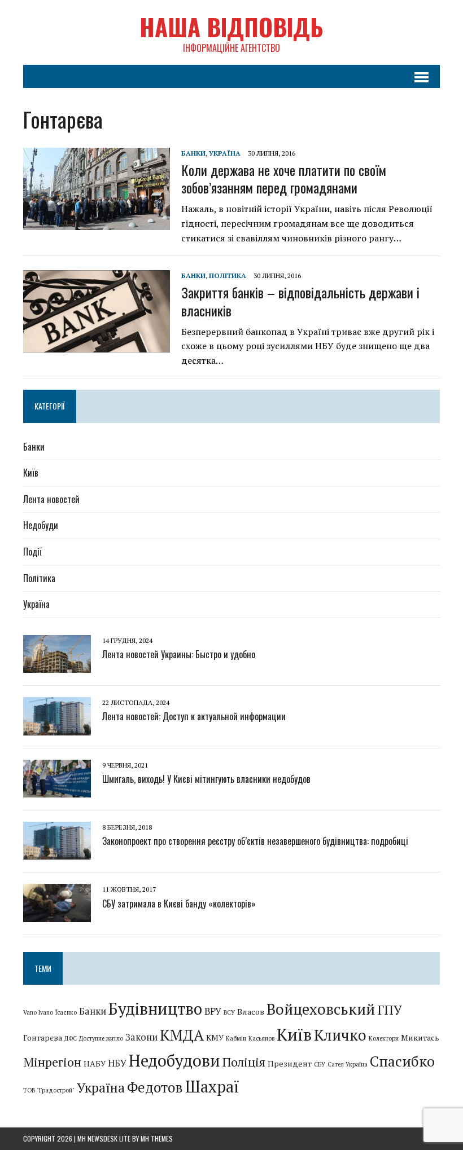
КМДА (182, 1035)
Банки (193, 153)
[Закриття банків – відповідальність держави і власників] (96, 345)
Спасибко (402, 1060)
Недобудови (174, 1060)
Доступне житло (101, 1038)
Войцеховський (321, 1009)
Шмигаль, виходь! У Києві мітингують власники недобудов (206, 779)
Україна (225, 153)
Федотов (155, 1087)
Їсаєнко (66, 1012)
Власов (250, 1011)
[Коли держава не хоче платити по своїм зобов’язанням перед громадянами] (96, 222)
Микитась (420, 1037)
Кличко (340, 1035)
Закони (141, 1037)
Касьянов (261, 1038)
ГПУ (389, 1009)
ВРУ (212, 1011)
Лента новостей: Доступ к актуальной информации (194, 716)
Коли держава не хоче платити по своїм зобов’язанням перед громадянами (283, 178)
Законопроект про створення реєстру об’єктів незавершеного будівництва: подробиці (255, 841)
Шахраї (212, 1086)
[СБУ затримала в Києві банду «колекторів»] (57, 914)
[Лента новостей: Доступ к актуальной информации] (57, 727)
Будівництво (155, 1008)
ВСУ (229, 1012)
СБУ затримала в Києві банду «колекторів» (179, 903)
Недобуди (40, 525)
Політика (227, 275)
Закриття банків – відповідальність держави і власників (300, 301)
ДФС (70, 1038)
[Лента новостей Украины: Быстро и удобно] (57, 665)
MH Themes (157, 1138)
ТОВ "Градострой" (49, 1090)
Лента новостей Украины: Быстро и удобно (178, 654)
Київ (30, 472)
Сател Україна (347, 1064)
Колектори (384, 1038)
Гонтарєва (42, 1037)
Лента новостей (51, 499)
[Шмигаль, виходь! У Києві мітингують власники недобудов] (57, 789)
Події (32, 551)
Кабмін (236, 1038)
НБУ (117, 1063)
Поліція (243, 1062)
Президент (290, 1063)
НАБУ (95, 1063)
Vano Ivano (38, 1012)
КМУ (215, 1037)
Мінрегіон (52, 1062)
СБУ (319, 1064)
